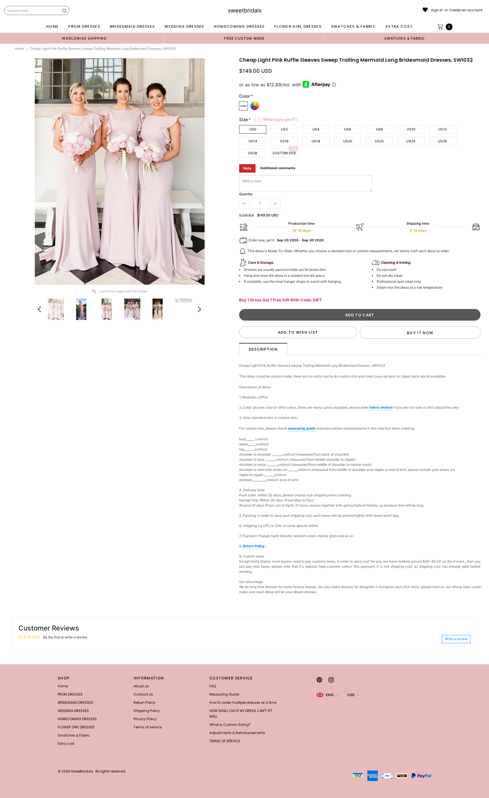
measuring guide (302, 428)
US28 (252, 153)
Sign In (437, 10)
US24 (410, 141)
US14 (252, 141)
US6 (347, 129)
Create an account (465, 10)
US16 (284, 141)
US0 (252, 129)
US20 (347, 141)
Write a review (456, 639)
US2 (284, 129)
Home (19, 48)
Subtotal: (247, 215)
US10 (411, 129)
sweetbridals (244, 10)
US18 (316, 141)
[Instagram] (331, 680)
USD (351, 695)
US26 (442, 141)
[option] (84, 38)
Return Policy (254, 546)
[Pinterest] (319, 680)
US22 (379, 141)
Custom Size (284, 153)
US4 (315, 129)
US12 (442, 129)
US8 (379, 129)
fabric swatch (381, 407)
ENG (330, 695)
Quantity (246, 194)
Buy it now (420, 333)
